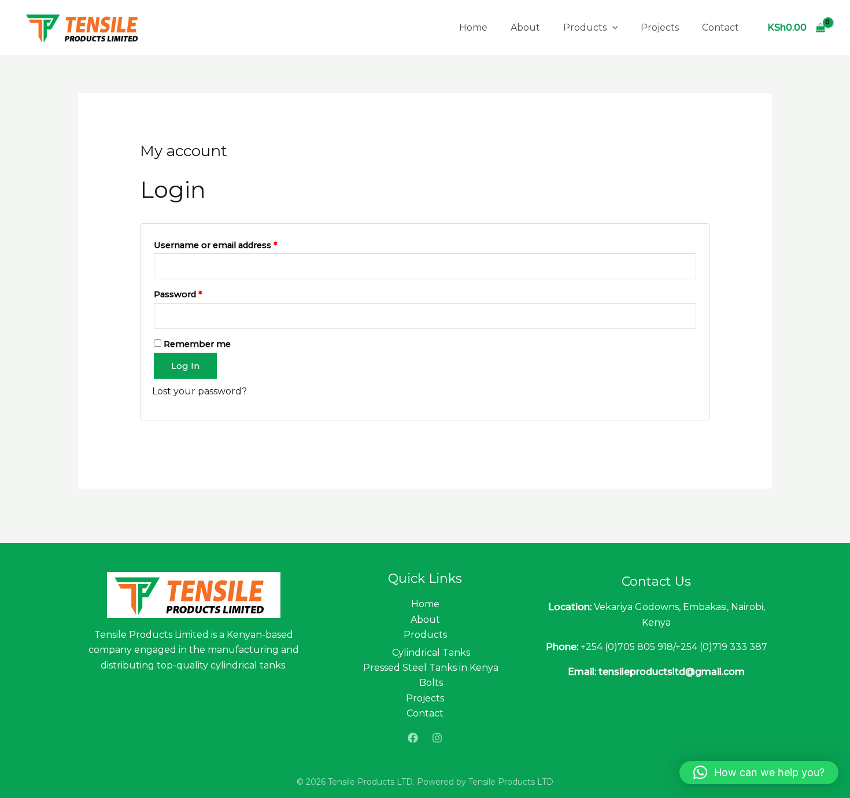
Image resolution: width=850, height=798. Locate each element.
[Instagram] (437, 738)
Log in (185, 365)
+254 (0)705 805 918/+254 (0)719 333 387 (674, 646)
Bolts (431, 682)
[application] (612, 28)
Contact (720, 27)
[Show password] (686, 316)
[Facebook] (413, 738)
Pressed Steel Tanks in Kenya (430, 667)
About (525, 27)
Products (585, 27)
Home (473, 27)
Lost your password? (199, 391)
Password (197, 293)
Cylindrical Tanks (431, 652)
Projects (660, 27)
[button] (758, 772)
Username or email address (234, 243)
